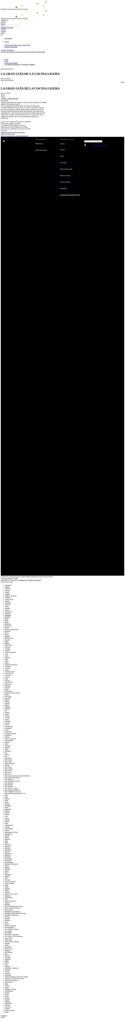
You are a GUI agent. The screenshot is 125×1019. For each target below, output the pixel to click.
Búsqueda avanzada (7, 27)
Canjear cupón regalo (23, 45)
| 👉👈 (22, 5)
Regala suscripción (10, 45)
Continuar (4, 1015)
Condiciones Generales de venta (70, 195)
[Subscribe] (85, 143)
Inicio (6, 59)
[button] (18, 141)
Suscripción (8, 38)
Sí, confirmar (21, 580)
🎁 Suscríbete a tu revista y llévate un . (33, 7)
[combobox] (10, 26)
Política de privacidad (99, 145)
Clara (6, 61)
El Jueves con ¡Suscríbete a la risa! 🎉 (19, 3)
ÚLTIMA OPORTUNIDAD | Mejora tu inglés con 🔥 (28, 2)
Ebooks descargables (11, 47)
